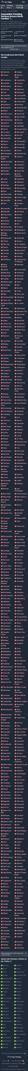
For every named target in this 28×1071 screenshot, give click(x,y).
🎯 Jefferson (5, 420)
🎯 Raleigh (18, 72)
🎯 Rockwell (5, 586)
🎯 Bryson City (6, 682)
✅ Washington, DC (20, 975)
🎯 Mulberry (18, 578)
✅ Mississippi (18, 1028)
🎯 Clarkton (5, 878)
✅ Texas (4, 972)
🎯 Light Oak (5, 759)
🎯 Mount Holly (6, 194)
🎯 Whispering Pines (6, 404)
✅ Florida (17, 968)
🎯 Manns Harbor (20, 854)
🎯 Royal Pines (6, 350)
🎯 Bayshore (5, 367)
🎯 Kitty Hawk (19, 451)
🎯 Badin (17, 602)
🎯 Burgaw (4, 394)
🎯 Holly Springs (6, 120)
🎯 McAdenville (6, 910)
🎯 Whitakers (19, 893)
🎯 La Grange (19, 539)
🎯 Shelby (17, 138)
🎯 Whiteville (18, 276)
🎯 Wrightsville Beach (19, 547)
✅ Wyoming (18, 1047)
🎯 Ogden (4, 256)
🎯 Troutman (5, 518)
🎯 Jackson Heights (18, 897)
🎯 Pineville (5, 250)
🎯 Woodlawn (19, 924)
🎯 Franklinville (6, 744)
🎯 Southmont (19, 750)
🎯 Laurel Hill (19, 741)
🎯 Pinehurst (18, 111)
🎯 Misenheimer (20, 869)
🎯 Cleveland (5, 818)
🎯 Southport (19, 414)
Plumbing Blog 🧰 (13, 1066)
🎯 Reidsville (5, 212)
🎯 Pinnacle (18, 810)
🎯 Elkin (3, 294)
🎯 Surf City (18, 557)
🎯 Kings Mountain (4, 234)
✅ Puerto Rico (5, 1031)
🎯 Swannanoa (19, 394)
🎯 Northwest (19, 851)
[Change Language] (24, 2)
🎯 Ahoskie (18, 347)
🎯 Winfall (4, 945)
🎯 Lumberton (6, 135)
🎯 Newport (18, 361)
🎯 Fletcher (18, 256)
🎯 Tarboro (18, 221)
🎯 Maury (17, 698)
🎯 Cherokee (18, 595)
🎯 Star (17, 825)
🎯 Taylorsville (19, 314)
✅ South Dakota (6, 1041)
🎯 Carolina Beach (7, 297)
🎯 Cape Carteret (7, 595)
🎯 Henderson (6, 168)
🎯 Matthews (5, 126)
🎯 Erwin (4, 333)
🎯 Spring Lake (6, 227)
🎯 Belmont (5, 224)
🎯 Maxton (18, 566)
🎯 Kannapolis (6, 108)
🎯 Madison (18, 586)
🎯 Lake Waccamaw (18, 691)
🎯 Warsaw (5, 489)
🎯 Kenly (17, 654)
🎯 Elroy (17, 417)
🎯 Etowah (4, 270)
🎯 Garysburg (19, 807)
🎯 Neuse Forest (6, 667)
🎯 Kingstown (19, 904)
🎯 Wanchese (5, 626)
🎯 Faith (17, 845)
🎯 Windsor (5, 466)
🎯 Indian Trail (19, 114)
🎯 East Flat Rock (7, 311)
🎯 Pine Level (5, 598)
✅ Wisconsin (5, 1001)
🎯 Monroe (18, 120)
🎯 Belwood (18, 798)
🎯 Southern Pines (18, 204)
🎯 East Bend (19, 948)
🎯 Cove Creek (19, 780)
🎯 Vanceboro (6, 792)
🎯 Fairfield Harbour (18, 514)
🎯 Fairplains (18, 592)
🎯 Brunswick (19, 804)
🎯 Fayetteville (19, 80)
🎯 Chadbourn (6, 629)
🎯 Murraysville (19, 188)
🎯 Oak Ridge (5, 285)
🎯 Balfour (4, 741)
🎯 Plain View (19, 614)
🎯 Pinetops (5, 738)
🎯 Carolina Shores (18, 351)
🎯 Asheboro (5, 117)
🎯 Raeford (5, 336)
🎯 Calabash (5, 575)
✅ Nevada (17, 988)
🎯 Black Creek (19, 860)
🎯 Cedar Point (19, 718)
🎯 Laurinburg (19, 168)
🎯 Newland (18, 901)
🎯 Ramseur (18, 500)
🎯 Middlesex (19, 839)
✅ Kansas (17, 1021)
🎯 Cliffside (5, 918)
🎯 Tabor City (5, 300)
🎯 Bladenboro (6, 651)
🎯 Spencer (18, 474)
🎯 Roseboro (18, 744)
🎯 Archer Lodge (20, 197)
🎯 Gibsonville (6, 276)
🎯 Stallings (18, 194)
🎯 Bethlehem (5, 383)
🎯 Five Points (6, 795)
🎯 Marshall (5, 815)
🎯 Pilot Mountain (7, 687)
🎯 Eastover (5, 436)
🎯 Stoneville (5, 732)
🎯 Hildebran (5, 602)
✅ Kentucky (18, 1008)
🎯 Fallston (18, 945)
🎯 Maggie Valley (20, 735)
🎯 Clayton (4, 147)
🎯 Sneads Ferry (6, 513)
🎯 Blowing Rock (6, 709)
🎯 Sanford (5, 123)
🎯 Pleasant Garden (18, 337)
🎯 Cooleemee (6, 786)
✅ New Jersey (18, 1031)
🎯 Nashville (5, 314)
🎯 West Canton (20, 732)
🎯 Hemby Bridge (7, 620)
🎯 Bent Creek (19, 637)
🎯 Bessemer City (20, 311)
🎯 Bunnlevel (18, 942)
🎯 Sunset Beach (20, 403)
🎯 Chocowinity (6, 851)
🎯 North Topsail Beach (20, 874)
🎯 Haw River (19, 554)
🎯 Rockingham (6, 153)
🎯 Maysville (5, 804)
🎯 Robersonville (6, 704)
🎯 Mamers (18, 863)
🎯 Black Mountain (4, 266)
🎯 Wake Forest (6, 114)
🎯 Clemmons (19, 162)
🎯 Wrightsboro (19, 364)
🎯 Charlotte (5, 72)
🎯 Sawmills (5, 330)
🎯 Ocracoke (18, 887)
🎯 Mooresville (19, 117)
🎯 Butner (4, 182)
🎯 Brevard (18, 215)
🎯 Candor (18, 842)
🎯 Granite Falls (6, 355)
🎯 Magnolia (5, 801)
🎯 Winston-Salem (18, 76)
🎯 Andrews (5, 617)
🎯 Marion (4, 218)
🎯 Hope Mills (5, 200)
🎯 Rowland (18, 783)
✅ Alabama (18, 1018)
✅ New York (5, 965)
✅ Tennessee (18, 1005)
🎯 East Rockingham (18, 490)
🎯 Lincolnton (5, 150)
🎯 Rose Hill (5, 648)
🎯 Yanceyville (6, 605)
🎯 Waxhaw (5, 185)
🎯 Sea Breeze (6, 623)
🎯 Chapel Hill (5, 98)
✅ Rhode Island (19, 1001)
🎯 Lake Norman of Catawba (20, 261)
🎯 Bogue (17, 890)
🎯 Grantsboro (19, 921)
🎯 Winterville (19, 238)
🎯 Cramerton (6, 370)
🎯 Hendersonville (20, 208)
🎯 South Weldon (20, 831)
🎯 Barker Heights (20, 701)
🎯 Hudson (4, 442)
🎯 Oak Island (19, 212)
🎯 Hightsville (19, 789)
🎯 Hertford (5, 589)
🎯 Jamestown (19, 367)
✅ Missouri (17, 991)
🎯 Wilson (4, 111)
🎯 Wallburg (18, 484)
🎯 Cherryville (5, 291)
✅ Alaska (4, 1034)
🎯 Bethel (17, 651)
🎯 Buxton (4, 676)
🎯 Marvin (4, 288)
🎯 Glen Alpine (19, 676)
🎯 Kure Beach (6, 592)
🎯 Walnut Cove (19, 667)
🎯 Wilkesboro (6, 460)
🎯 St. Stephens (20, 244)
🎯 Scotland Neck (20, 617)
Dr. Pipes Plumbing (12, 1069)
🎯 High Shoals (6, 872)
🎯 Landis (17, 480)
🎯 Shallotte (5, 377)
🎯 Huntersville (19, 101)
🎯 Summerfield (6, 230)
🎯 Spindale (5, 389)
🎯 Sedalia (4, 904)
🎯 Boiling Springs (7, 364)
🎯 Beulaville (5, 723)
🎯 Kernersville (19, 147)
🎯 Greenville (5, 95)
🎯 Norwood (5, 560)
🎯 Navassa (5, 572)
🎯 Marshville (19, 510)
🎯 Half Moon (5, 259)
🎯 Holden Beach (20, 918)
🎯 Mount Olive (19, 330)
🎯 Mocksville (19, 321)
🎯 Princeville (5, 611)
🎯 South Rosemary (4, 522)
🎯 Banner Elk (5, 753)
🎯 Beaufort (18, 370)
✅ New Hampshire (20, 1034)
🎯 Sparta (17, 626)
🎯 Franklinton (6, 578)
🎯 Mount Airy (19, 171)
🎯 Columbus (5, 783)
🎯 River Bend (6, 494)
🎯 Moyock (18, 386)
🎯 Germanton (6, 798)
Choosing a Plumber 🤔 (18, 1061)
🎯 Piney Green (6, 215)
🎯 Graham (18, 200)
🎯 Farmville (18, 341)
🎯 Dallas (4, 347)
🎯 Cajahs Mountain (4, 527)
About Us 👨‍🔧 (6, 1061)
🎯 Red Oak (18, 457)
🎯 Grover (4, 890)
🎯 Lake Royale (6, 457)
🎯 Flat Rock (5, 463)
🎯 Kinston (4, 141)
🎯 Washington (6, 197)
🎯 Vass (17, 848)
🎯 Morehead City (20, 108)
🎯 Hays (17, 726)
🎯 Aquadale (5, 931)
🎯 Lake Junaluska (4, 470)
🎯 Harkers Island (20, 729)
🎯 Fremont (5, 729)
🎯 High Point (19, 89)
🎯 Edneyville (19, 551)
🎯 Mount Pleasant (4, 582)
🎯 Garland (18, 937)
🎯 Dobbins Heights (5, 835)
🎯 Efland (4, 913)
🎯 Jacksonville (19, 95)
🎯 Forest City (19, 144)
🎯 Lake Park (19, 423)
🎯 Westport (5, 397)
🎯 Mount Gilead (20, 756)
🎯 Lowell (17, 436)
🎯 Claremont (5, 690)
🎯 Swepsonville (6, 698)
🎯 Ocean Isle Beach (19, 914)
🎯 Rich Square (6, 828)
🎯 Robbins (18, 738)
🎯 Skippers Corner (18, 532)
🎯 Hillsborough (6, 282)
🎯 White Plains (6, 764)
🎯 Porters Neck (20, 270)
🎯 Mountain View (20, 442)
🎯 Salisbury (18, 123)
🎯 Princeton (5, 695)
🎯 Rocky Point (19, 632)
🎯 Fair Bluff (18, 815)
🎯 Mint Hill (18, 135)
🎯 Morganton (19, 185)
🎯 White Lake (6, 863)
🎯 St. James (19, 303)
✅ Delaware (18, 1044)
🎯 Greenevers (6, 924)
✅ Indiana (17, 995)
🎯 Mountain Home (18, 390)
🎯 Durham (4, 75)
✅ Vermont (4, 1047)
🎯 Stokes (18, 857)
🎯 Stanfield (5, 664)
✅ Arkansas (18, 1024)
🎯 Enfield (17, 560)
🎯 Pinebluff (18, 643)
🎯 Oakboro (18, 611)
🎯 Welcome (5, 430)
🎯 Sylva (17, 521)
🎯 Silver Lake (19, 294)
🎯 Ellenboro (5, 839)
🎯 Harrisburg (6, 188)
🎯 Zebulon (5, 308)
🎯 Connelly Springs (5, 644)
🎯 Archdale (18, 227)
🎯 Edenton (5, 358)
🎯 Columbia (18, 866)
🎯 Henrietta (5, 948)
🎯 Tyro (3, 417)
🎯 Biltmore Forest (18, 683)
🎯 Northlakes (19, 673)
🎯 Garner (4, 129)
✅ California (18, 965)
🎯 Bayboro (5, 735)
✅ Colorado (18, 985)
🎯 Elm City (18, 723)
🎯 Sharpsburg (19, 598)
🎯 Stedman (5, 768)
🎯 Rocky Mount (20, 98)
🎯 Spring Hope (6, 715)
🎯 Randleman (19, 397)
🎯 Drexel (4, 614)
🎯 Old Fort (5, 807)
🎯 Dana (4, 423)
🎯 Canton (18, 377)
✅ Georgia (4, 975)
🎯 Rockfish (5, 454)
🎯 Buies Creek (19, 542)
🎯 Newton (18, 218)
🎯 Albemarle (19, 182)
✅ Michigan (18, 982)
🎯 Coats (4, 557)
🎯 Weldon (18, 679)
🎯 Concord (18, 83)
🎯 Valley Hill (18, 608)
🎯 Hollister (5, 901)
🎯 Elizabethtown (20, 463)
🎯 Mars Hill (5, 608)
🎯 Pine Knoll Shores (18, 705)
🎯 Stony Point (6, 670)
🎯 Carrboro (18, 157)
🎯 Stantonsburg (7, 857)
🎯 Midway (4, 344)
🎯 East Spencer (20, 661)
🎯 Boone (4, 144)
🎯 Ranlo (4, 448)
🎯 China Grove (19, 383)
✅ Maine (17, 1037)
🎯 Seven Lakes (19, 344)
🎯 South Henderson (18, 760)
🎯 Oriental (18, 822)
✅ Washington (5, 982)
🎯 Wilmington (6, 86)
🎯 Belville (18, 589)
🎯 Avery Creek (19, 536)
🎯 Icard (4, 563)
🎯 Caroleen (18, 910)
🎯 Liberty (4, 539)
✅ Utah (3, 1005)
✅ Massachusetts (6, 978)
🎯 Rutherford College (6, 719)
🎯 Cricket (18, 605)
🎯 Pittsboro (18, 373)
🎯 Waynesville (6, 238)
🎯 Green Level (19, 569)
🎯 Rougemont (6, 881)
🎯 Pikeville (18, 907)
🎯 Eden (3, 191)
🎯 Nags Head (6, 497)
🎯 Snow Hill (5, 673)
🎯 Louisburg (5, 414)
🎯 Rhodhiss (5, 777)
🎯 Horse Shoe (6, 566)
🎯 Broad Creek (6, 554)
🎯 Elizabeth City (20, 153)
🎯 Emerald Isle (19, 445)
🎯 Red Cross (5, 866)
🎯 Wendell (5, 171)
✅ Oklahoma (5, 1011)
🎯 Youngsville (6, 701)
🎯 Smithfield (19, 126)
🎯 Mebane (18, 191)
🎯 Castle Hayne (20, 774)
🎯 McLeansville (6, 771)
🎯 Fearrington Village (6, 506)
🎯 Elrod (4, 842)
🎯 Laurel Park (6, 569)
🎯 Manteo (18, 317)
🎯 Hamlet (18, 300)
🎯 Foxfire (4, 774)
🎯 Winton (4, 884)
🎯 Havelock (5, 165)
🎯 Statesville (5, 138)
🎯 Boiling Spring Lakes (7, 304)
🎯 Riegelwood (6, 831)
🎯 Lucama (5, 750)
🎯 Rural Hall (18, 469)
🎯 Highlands (19, 786)
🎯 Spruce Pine (19, 355)
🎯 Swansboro (19, 165)
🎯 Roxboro (18, 241)
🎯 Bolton (4, 927)
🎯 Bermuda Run (6, 536)
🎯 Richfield (18, 934)
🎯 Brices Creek (6, 380)
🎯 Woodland (5, 893)
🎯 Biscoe (17, 505)
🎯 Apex (3, 101)
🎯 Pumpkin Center (5, 633)
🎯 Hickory (18, 86)
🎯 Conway (18, 878)
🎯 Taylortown (6, 825)
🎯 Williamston (19, 327)
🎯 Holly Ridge (6, 510)
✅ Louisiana (5, 1008)
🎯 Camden (5, 845)
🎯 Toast (4, 661)
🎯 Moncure (5, 887)
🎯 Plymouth (5, 445)
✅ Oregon (4, 991)
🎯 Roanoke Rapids (5, 158)
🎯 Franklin (5, 279)
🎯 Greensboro (6, 80)
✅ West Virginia (19, 1041)
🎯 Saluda (4, 896)
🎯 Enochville (19, 477)
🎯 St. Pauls (18, 439)
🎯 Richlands (18, 629)
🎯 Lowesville (5, 480)
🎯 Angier (4, 321)
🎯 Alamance (18, 771)
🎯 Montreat (18, 818)
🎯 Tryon (17, 648)
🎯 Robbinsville (19, 931)
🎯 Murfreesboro (20, 497)
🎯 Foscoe (18, 658)
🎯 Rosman (5, 942)
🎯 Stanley (18, 433)
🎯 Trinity (17, 291)
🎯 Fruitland (18, 563)
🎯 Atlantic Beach (20, 670)
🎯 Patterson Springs (5, 938)
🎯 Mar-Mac (18, 466)
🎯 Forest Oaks (6, 400)
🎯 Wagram (5, 860)
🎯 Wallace (18, 380)
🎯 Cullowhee (19, 297)
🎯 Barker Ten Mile (6, 811)
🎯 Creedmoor (19, 358)
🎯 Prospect (5, 848)
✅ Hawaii (17, 1014)
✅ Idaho (3, 1028)
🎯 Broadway (5, 726)
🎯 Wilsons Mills (20, 518)
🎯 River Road (6, 426)
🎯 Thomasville (19, 141)
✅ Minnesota (5, 985)
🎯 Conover (5, 253)
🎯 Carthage (5, 551)
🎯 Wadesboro (19, 324)
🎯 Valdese (5, 373)
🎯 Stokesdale (6, 317)
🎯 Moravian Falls (20, 620)
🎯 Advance (5, 747)
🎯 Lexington (5, 174)
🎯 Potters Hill (6, 921)
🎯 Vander (4, 780)
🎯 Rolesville (18, 253)
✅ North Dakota (6, 1037)
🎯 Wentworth (19, 526)
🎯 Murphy (4, 640)
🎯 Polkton (5, 546)
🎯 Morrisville (19, 132)
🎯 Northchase (6, 451)
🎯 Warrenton (19, 834)
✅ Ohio (3, 995)
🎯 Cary (3, 92)
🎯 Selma (17, 282)
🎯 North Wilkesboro (18, 175)
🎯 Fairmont (5, 542)
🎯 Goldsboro (5, 105)
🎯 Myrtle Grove (20, 233)
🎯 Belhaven (5, 658)
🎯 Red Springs (6, 408)
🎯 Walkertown (6, 327)
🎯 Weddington (19, 230)
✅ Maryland (4, 988)
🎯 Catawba (5, 934)
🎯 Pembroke (19, 273)
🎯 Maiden (4, 439)
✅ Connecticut (19, 1011)
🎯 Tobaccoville (6, 531)
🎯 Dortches (18, 792)
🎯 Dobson (18, 664)
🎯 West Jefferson (18, 711)
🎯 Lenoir (4, 179)
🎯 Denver (4, 474)
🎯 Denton (4, 637)
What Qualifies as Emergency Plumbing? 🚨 (13, 1063)
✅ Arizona (17, 978)
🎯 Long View (5, 341)
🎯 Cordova (5, 679)
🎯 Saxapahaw (6, 654)
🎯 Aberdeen (18, 264)
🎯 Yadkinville (19, 460)
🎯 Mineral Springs (4, 485)
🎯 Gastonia (5, 89)
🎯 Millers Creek (20, 687)
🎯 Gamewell (18, 411)
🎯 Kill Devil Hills (6, 162)
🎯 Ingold (4, 907)
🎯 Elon (17, 224)
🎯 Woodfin (18, 288)
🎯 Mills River (5, 273)
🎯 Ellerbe (4, 789)
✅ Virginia (17, 998)
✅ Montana (4, 1044)
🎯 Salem (17, 623)
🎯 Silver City (19, 801)
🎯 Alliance (5, 869)
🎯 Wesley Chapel (20, 247)
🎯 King (17, 285)
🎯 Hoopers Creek (20, 764)
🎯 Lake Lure (18, 747)
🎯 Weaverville (19, 408)
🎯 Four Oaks (19, 575)
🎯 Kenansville (19, 828)
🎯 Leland (17, 150)
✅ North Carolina (6, 998)
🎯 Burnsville (18, 640)
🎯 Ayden (17, 333)
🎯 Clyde (17, 715)
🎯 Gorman (18, 753)
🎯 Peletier (18, 884)
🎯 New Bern (18, 105)
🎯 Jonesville (19, 581)
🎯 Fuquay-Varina (20, 129)
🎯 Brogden (18, 572)
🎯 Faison (17, 795)
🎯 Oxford (4, 241)
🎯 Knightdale (19, 179)
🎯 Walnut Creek (6, 822)
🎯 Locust (4, 477)
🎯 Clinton (4, 247)
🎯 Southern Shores (5, 501)
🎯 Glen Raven (19, 454)
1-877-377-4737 (14, 49)
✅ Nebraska (5, 1014)
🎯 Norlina (18, 768)
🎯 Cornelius (5, 132)
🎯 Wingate (5, 361)
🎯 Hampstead (19, 308)
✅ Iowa (3, 1024)
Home (5, 11)
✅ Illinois (4, 968)
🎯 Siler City (5, 244)
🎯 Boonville (5, 756)
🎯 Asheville (5, 83)
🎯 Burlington (19, 92)
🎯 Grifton (4, 433)
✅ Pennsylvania (19, 972)
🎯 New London (19, 881)
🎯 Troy (17, 448)
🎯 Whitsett (18, 927)
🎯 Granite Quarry (20, 494)
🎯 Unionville (18, 279)
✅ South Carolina (6, 1021)
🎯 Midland (18, 426)
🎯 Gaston (18, 777)
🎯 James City (6, 324)
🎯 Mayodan (5, 386)
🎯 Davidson (5, 221)
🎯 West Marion (19, 695)
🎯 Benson (18, 420)
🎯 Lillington (18, 430)
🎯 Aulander (5, 854)
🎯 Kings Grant (19, 250)
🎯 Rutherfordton (20, 400)
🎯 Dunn (4, 203)
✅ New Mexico (5, 1018)
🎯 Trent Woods (6, 411)
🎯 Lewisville (5, 208)
